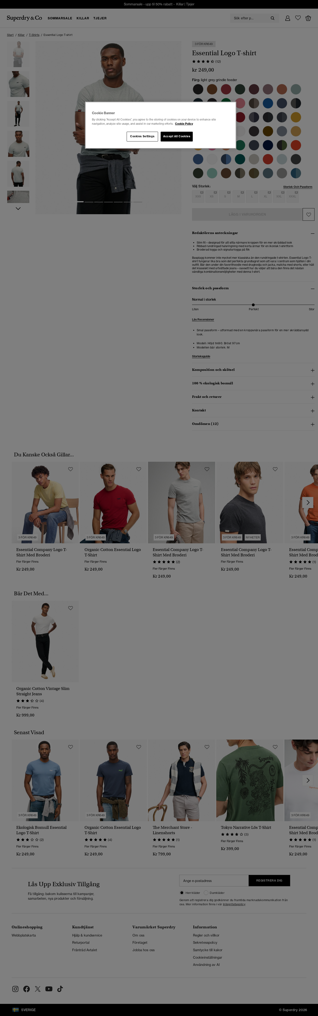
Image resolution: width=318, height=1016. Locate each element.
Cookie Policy (184, 123)
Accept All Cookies (176, 136)
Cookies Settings (142, 136)
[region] (160, 125)
